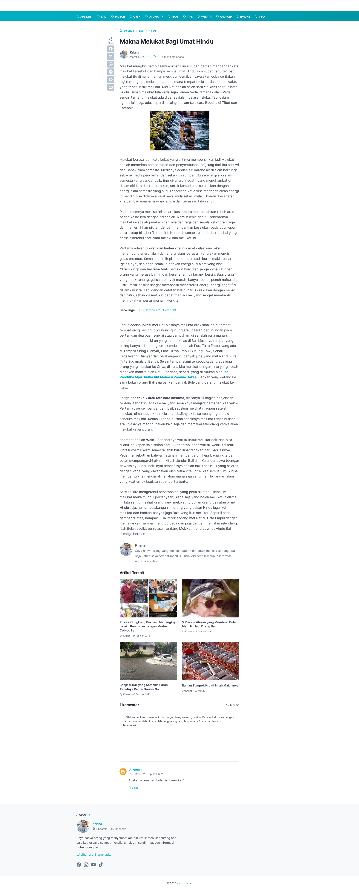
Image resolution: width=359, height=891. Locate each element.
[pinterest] (110, 79)
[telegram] (110, 71)
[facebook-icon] (79, 865)
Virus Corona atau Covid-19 (156, 310)
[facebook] (110, 48)
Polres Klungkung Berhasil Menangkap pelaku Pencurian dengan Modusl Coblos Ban (148, 626)
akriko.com (185, 883)
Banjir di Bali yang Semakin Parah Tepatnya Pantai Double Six (144, 687)
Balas (134, 787)
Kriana (97, 824)
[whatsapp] (110, 64)
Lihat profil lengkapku (95, 854)
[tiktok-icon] (101, 865)
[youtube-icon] (93, 865)
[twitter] (110, 56)
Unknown (135, 769)
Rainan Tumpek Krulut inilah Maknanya (210, 685)
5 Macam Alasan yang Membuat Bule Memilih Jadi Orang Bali (209, 624)
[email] (110, 87)
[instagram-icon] (86, 865)
